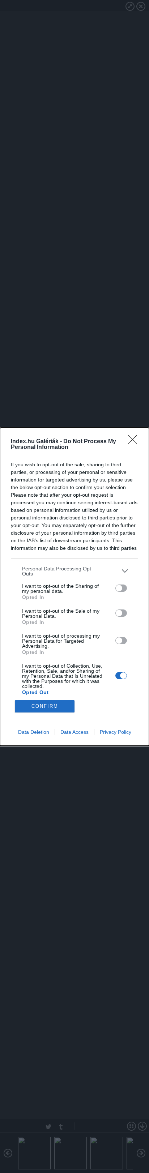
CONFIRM (44, 706)
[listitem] (74, 571)
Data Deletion (33, 732)
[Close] (135, 442)
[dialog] (74, 587)
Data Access (74, 732)
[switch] (121, 588)
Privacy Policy (115, 732)
